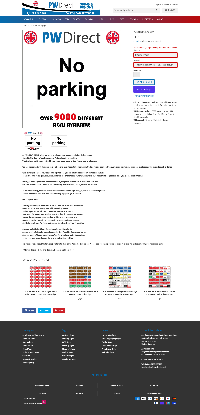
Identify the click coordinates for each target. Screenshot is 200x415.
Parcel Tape (27, 349)
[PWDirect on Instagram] (101, 375)
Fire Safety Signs (109, 335)
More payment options (144, 96)
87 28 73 (160, 359)
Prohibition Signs (109, 349)
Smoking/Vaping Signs (111, 339)
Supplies (26, 356)
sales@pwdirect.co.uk (156, 367)
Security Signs (68, 345)
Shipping (137, 41)
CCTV (67, 19)
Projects (147, 19)
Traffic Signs (107, 342)
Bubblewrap (27, 345)
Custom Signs (68, 335)
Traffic (77, 19)
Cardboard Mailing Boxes (33, 335)
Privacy (117, 393)
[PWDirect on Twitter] (93, 375)
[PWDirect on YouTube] (105, 375)
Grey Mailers (27, 342)
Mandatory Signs (69, 359)
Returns (79, 393)
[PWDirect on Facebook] (97, 375)
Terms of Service (29, 359)
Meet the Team (117, 385)
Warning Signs (68, 339)
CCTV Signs (66, 342)
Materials (154, 385)
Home (24, 26)
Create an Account (171, 5)
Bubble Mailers (28, 339)
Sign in (158, 5)
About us (79, 385)
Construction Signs (110, 345)
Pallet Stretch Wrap (30, 352)
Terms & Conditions (154, 393)
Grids (160, 19)
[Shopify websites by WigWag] (44, 403)
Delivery (42, 393)
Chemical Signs (68, 349)
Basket (171, 10)
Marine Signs (67, 352)
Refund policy (28, 363)
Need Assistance (42, 385)
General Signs (68, 356)
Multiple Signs (108, 352)
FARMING (56, 19)
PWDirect (32, 399)
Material (136, 60)
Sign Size (136, 50)
